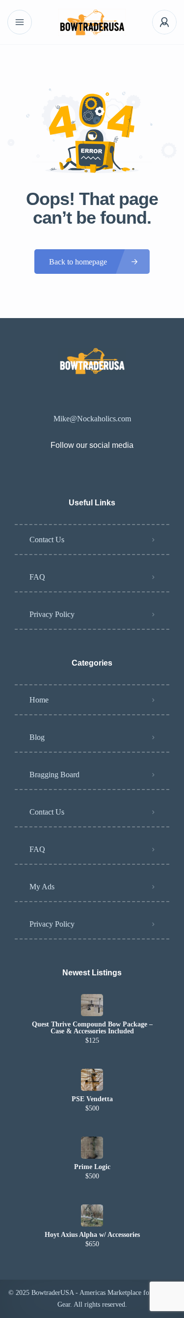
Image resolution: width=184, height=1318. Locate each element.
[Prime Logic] (92, 1148)
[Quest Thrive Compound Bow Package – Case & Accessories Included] (92, 1005)
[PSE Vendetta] (92, 1080)
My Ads (41, 886)
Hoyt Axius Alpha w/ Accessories (92, 1234)
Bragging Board (54, 774)
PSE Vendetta (92, 1099)
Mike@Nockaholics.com (92, 418)
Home (39, 700)
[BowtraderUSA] (92, 22)
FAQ (37, 577)
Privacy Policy (52, 614)
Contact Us (46, 539)
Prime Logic (92, 1167)
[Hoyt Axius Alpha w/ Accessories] (92, 1215)
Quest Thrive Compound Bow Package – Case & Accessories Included (92, 1028)
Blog (37, 737)
